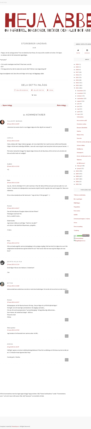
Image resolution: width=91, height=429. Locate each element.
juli (78, 103)
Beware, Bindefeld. (82, 127)
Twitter (78, 53)
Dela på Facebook (22, 90)
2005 (77, 184)
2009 (77, 173)
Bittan (10, 283)
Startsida (3, 2)
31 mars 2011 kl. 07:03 (13, 330)
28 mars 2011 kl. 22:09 (13, 124)
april (78, 111)
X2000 (75, 214)
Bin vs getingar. (78, 199)
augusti (79, 101)
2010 (77, 171)
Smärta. (79, 131)
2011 (77, 88)
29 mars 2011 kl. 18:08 (13, 286)
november (80, 93)
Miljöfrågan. (77, 203)
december (80, 90)
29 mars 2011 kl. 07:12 (13, 243)
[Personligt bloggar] (78, 236)
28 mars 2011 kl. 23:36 (13, 182)
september (80, 98)
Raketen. (79, 159)
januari (79, 168)
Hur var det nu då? (82, 120)
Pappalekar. (77, 207)
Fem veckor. (77, 210)
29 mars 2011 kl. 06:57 (13, 208)
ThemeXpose (15, 426)
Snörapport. (80, 152)
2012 (77, 85)
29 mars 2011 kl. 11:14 (13, 264)
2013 (77, 82)
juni (78, 106)
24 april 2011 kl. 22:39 (13, 347)
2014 (77, 80)
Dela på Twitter (39, 90)
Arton (75, 222)
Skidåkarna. (80, 149)
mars (78, 114)
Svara (66, 129)
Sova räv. (79, 138)
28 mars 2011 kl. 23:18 (13, 166)
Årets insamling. (78, 226)
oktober (79, 96)
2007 (77, 179)
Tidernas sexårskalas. (80, 195)
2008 (77, 176)
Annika (10, 344)
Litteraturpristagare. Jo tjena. (82, 218)
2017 (77, 72)
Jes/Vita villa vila (14, 261)
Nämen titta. (80, 134)
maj (78, 109)
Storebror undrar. (81, 124)
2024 (77, 64)
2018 (77, 69)
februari (79, 166)
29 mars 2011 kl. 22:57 (13, 302)
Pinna (51, 90)
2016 (77, 75)
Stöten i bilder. (81, 145)
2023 (77, 67)
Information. (80, 117)
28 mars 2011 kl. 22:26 (13, 140)
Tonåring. (76, 230)
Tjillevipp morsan (14, 121)
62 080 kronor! (81, 163)
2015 (77, 77)
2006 (77, 181)
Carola (10, 138)
